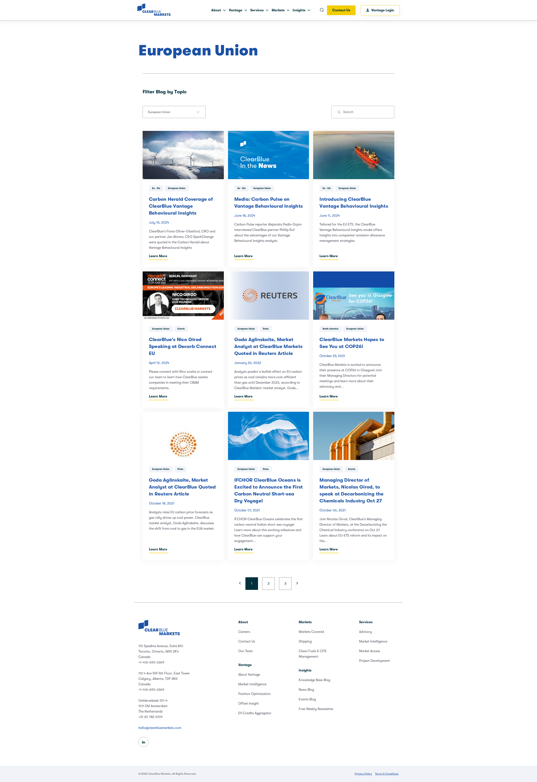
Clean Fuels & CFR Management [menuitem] (312, 653)
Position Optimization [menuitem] (254, 694)
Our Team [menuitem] (245, 651)
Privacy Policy (363, 773)
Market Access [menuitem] (369, 651)
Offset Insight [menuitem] (248, 703)
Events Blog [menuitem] (307, 699)
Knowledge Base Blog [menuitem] (314, 680)
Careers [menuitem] (244, 632)
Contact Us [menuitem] (246, 641)
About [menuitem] (243, 622)
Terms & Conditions (387, 773)
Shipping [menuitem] (305, 641)
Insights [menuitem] (305, 670)
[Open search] (322, 10)
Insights (299, 10)
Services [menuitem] (366, 622)
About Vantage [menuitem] (249, 674)
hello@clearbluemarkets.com (159, 728)
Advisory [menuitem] (365, 632)
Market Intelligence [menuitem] (252, 684)
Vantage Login (382, 10)
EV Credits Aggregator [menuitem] (254, 713)
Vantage (235, 10)
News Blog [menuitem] (306, 690)
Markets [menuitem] (305, 622)
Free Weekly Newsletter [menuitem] (316, 709)
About (216, 10)
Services (257, 10)
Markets (278, 10)
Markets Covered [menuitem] (311, 632)
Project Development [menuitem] (374, 661)
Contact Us (341, 10)
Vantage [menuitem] (245, 665)
